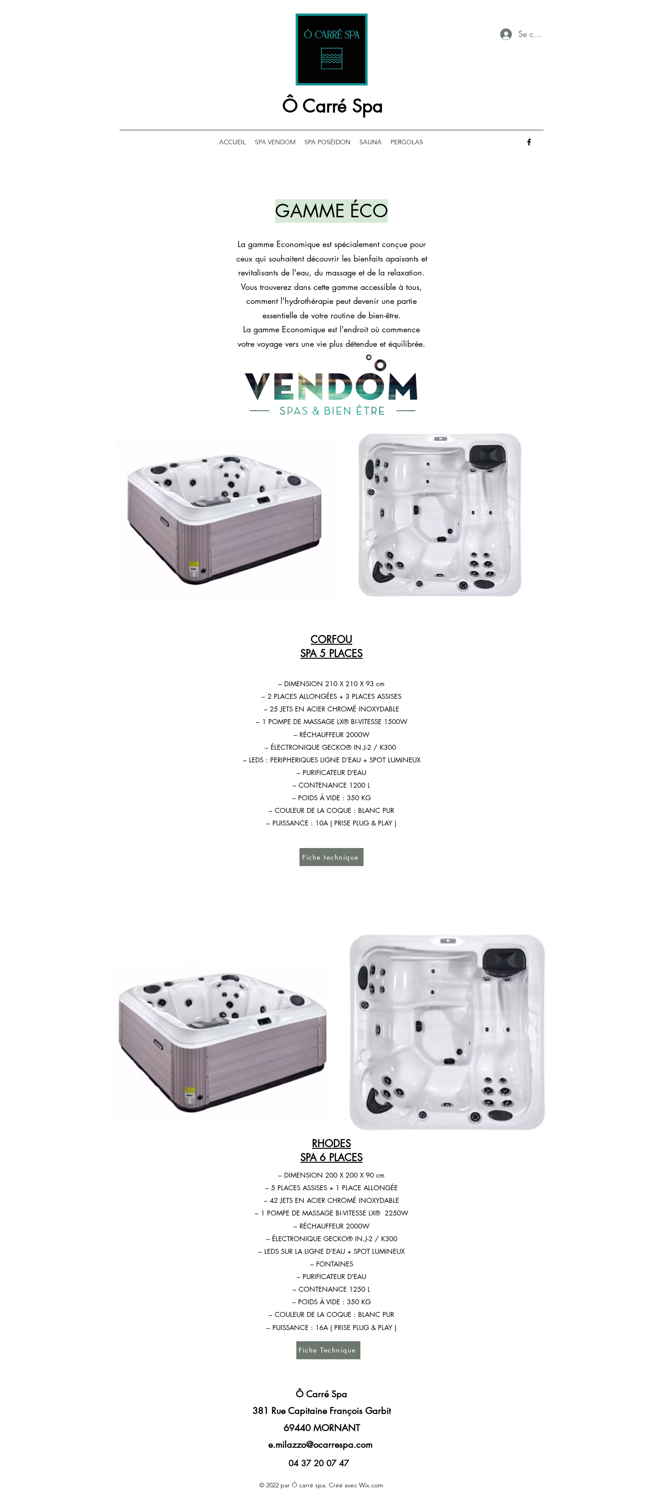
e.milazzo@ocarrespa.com (320, 1444)
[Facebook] (529, 142)
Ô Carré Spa (332, 106)
